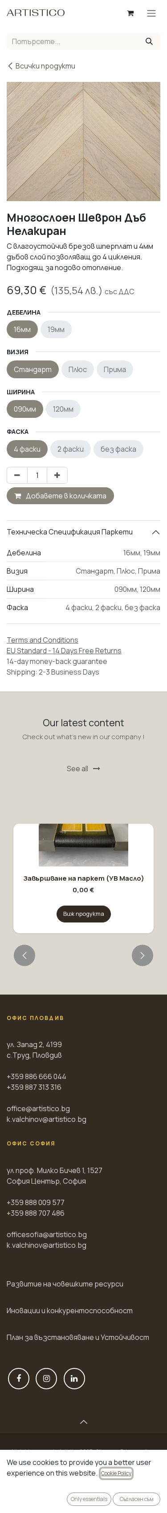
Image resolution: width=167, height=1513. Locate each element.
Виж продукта (83, 914)
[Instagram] (46, 1378)
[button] (24, 955)
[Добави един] (57, 475)
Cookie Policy (116, 1473)
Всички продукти (45, 66)
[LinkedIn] (74, 1378)
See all (78, 768)
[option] (83, 861)
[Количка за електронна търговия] (130, 13)
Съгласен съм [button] (137, 1499)
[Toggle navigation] (151, 13)
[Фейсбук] (18, 1378)
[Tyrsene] (149, 41)
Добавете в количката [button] (65, 496)
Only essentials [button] (89, 1499)
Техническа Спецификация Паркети (70, 532)
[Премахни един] (17, 475)
